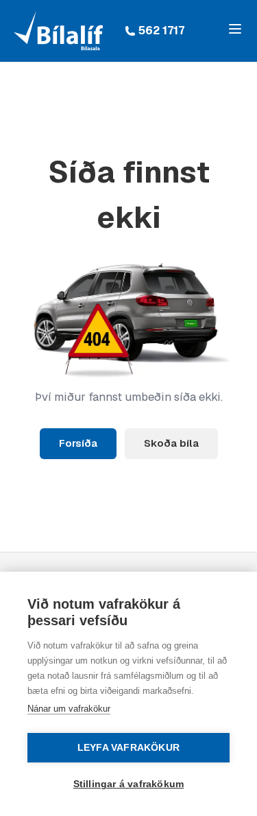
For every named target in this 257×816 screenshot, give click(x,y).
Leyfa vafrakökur (128, 748)
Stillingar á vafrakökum (128, 784)
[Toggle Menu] (235, 29)
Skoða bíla (171, 443)
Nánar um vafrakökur (68, 708)
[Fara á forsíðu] (58, 31)
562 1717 (161, 30)
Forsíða (78, 443)
